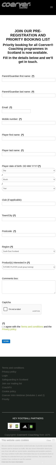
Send (6, 341)
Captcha (6, 302)
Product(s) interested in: (16, 262)
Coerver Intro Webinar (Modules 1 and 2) (23, 395)
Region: (7, 246)
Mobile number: (12, 119)
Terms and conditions (32, 326)
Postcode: (9, 231)
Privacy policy (9, 329)
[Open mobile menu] (51, 7)
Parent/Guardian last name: (18, 91)
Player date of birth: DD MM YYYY (21, 166)
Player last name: (13, 150)
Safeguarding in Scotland (15, 379)
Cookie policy (9, 391)
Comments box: (10, 278)
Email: (7, 107)
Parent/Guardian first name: (18, 76)
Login (5, 375)
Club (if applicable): (12, 200)
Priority (5, 399)
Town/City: (9, 215)
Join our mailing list (12, 383)
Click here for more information (12, 462)
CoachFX (7, 387)
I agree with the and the (27, 328)
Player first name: (13, 134)
